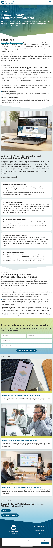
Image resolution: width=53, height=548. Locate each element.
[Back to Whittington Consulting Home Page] (7, 2)
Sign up (5, 510)
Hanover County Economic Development (12, 43)
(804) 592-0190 (39, 530)
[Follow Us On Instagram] (41, 533)
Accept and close (45, 542)
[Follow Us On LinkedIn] (37, 533)
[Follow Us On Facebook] (39, 533)
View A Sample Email (9, 515)
